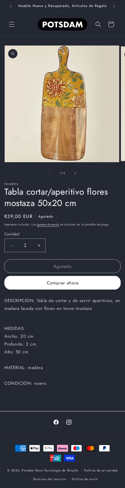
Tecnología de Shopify (61, 470)
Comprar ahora (62, 283)
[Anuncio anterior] (10, 6)
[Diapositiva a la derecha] (75, 173)
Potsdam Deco (32, 470)
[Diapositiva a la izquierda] (49, 173)
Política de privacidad (100, 470)
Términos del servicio (49, 479)
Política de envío (85, 479)
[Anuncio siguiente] (114, 6)
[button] (11, 24)
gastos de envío (48, 224)
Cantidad (11, 234)
